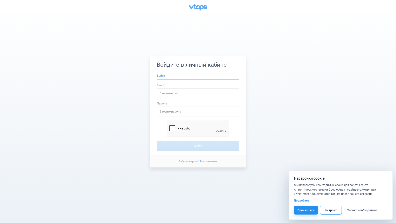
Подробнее (301, 200)
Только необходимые (362, 210)
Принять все (306, 210)
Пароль (162, 103)
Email (160, 85)
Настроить (331, 210)
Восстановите (208, 161)
